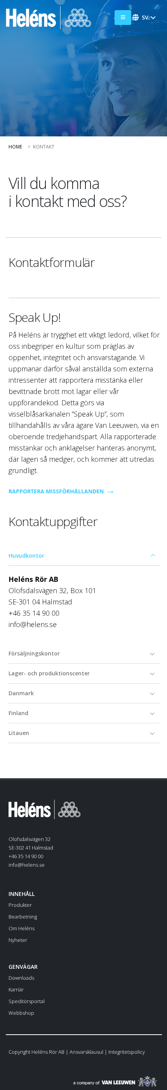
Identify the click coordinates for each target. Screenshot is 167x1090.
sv (145, 17)
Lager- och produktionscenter (49, 673)
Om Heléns (22, 928)
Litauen (19, 733)
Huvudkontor (26, 555)
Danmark (21, 693)
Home (15, 146)
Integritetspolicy (126, 1051)
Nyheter (18, 939)
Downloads (21, 977)
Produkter (20, 904)
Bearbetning (23, 916)
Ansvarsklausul (86, 1051)
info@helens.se (27, 864)
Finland (18, 713)
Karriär (16, 989)
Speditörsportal (27, 1001)
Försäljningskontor (34, 653)
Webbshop (21, 1012)
